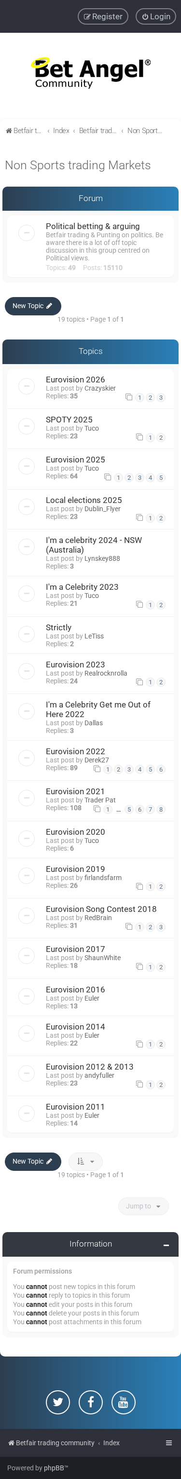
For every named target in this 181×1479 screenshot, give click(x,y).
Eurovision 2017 (75, 949)
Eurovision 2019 (75, 869)
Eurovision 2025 (75, 459)
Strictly (58, 627)
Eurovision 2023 (75, 664)
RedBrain (98, 918)
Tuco (91, 428)
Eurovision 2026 (75, 379)
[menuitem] (156, 16)
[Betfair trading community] (90, 76)
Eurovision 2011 (75, 1107)
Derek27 (96, 760)
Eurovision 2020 (75, 832)
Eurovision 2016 (75, 989)
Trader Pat (100, 800)
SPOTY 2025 (69, 419)
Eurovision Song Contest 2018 (101, 909)
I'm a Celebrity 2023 (82, 587)
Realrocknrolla (105, 673)
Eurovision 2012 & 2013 (90, 1067)
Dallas (93, 723)
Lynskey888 (102, 558)
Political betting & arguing (93, 226)
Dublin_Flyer (102, 509)
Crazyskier (100, 388)
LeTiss (94, 636)
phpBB (54, 1468)
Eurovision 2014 (75, 1026)
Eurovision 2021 (75, 791)
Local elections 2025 (84, 500)
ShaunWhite (102, 958)
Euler (91, 998)
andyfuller (99, 1075)
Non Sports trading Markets (78, 165)
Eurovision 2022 (75, 751)
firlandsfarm (103, 878)
